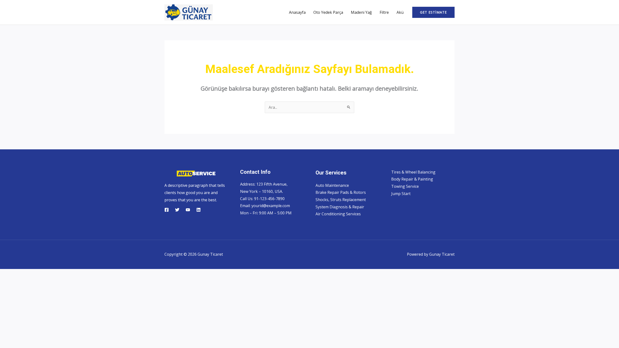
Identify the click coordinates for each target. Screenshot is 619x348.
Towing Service (405, 186)
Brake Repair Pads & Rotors (341, 192)
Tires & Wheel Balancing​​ (413, 172)
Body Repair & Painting (412, 179)
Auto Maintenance (332, 185)
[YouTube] (188, 210)
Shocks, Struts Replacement (341, 199)
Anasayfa (297, 12)
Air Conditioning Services (338, 214)
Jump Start (401, 193)
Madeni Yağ (361, 12)
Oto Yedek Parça (328, 12)
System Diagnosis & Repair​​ (340, 207)
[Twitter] (177, 210)
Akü (400, 12)
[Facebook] (166, 210)
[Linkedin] (198, 210)
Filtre (384, 12)
